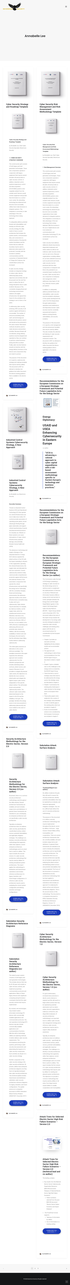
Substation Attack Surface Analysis (48, 746)
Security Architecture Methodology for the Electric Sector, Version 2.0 (17, 743)
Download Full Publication (18, 385)
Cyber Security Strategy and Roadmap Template (17, 105)
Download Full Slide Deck (52, 1231)
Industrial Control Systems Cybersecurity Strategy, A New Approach (17, 444)
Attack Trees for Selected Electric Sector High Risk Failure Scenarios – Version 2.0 (52, 1120)
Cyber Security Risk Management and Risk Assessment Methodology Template (50, 108)
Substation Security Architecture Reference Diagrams (17, 923)
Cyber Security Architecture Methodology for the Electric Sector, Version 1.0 (50, 939)
